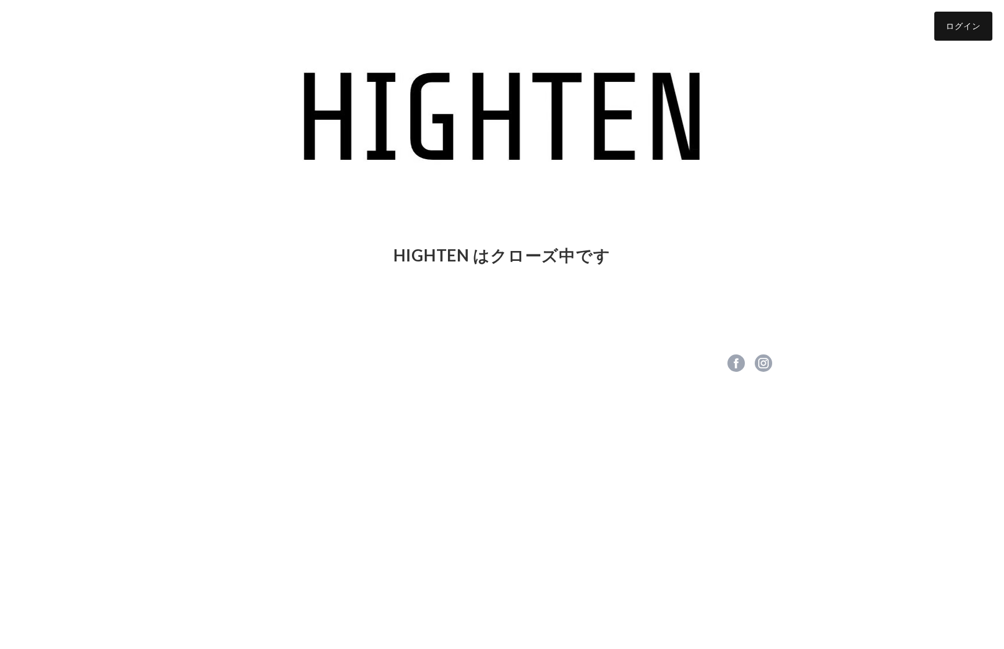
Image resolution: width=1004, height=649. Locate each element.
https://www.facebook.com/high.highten (736, 363)
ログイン (963, 26)
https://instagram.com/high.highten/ (763, 363)
